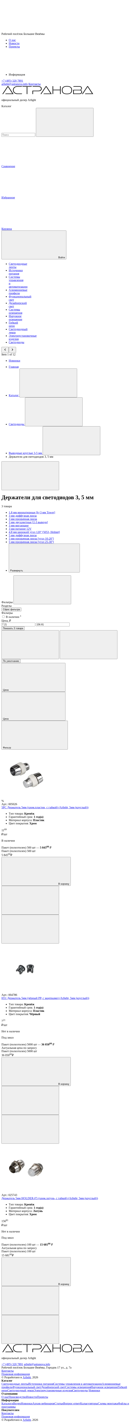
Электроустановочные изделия (53, 1390)
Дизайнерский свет (53, 1387)
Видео (17, 1403)
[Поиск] (65, 122)
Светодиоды (16, 342)
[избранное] (30, 929)
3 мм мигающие (19, 525)
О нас (12, 40)
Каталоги (7, 1403)
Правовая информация (15, 1374)
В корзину (63, 883)
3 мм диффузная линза (23, 515)
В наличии (13, 616)
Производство (17, 1396)
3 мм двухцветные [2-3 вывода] (28, 522)
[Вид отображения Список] (88, 644)
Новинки (14, 360)
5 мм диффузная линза (23, 535)
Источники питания (16, 272)
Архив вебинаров (43, 1403)
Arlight (27, 1377)
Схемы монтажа (108, 1403)
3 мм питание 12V (20, 528)
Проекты (14, 46)
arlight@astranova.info (37, 1364)
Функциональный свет (27, 1387)
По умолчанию (11, 661)
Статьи (59, 1403)
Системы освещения (15, 311)
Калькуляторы (89, 1403)
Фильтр (7, 747)
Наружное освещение (15, 318)
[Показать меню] (48, 383)
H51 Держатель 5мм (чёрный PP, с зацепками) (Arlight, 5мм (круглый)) (45, 998)
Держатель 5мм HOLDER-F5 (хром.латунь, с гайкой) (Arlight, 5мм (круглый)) (49, 1198)
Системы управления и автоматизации (77, 1383)
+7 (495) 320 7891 (12, 1364)
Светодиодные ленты (14, 1383)
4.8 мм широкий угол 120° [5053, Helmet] (34, 532)
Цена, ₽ (6, 620)
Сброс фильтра (11, 609)
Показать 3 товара (13, 628)
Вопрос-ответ (71, 1403)
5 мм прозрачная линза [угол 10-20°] (31, 538)
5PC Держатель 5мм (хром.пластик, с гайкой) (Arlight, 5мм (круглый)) (44, 807)
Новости (14, 43)
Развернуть (17, 570)
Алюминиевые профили (18, 291)
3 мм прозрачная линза (23, 519)
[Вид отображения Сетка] (30, 644)
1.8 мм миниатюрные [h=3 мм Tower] (32, 512)
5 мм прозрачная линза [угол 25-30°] (31, 541)
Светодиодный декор (20, 1390)
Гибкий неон (13, 324)
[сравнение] (30, 900)
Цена (6, 690)
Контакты (34, 84)
